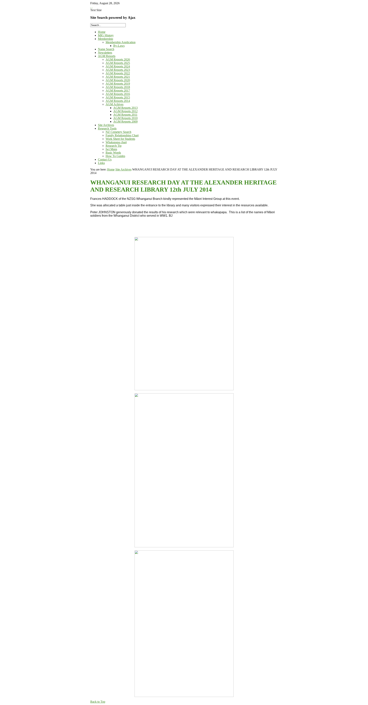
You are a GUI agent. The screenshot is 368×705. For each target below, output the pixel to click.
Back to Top (97, 701)
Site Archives (123, 169)
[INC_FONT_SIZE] (90, 6)
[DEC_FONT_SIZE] (92, 6)
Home (111, 169)
